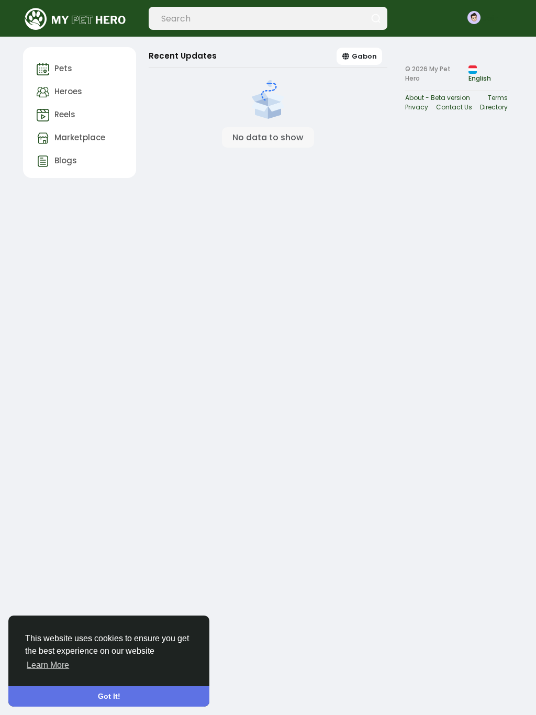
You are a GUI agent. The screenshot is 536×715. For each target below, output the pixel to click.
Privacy (416, 107)
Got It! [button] (109, 696)
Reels (64, 114)
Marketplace (79, 137)
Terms (498, 97)
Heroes (68, 91)
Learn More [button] (48, 665)
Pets (63, 68)
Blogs (65, 160)
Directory (494, 107)
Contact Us (454, 107)
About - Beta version (437, 97)
